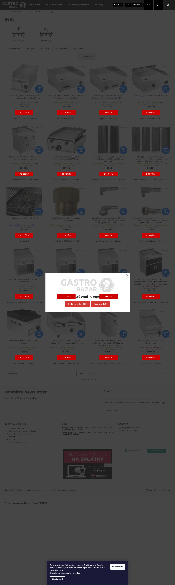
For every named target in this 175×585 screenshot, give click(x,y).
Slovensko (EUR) (100, 304)
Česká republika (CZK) (77, 304)
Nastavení (57, 579)
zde (61, 570)
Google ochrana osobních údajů (65, 573)
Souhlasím (117, 566)
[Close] (127, 275)
